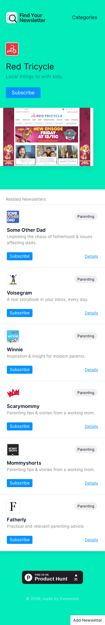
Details (91, 256)
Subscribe (23, 93)
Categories (84, 17)
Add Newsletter (87, 620)
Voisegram (19, 293)
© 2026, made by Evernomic (52, 598)
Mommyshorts (24, 463)
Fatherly (16, 520)
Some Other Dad (26, 230)
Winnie (15, 349)
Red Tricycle (30, 66)
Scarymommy (23, 406)
